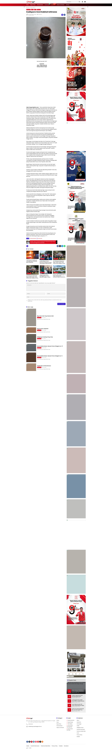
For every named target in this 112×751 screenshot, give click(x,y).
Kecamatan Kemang (70, 729)
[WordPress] (34, 742)
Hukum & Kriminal (60, 727)
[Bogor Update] (36, 1)
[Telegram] (62, 246)
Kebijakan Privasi (80, 727)
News (35, 9)
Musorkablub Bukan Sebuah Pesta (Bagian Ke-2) (50, 346)
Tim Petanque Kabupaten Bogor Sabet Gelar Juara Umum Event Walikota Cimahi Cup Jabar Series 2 (32, 277)
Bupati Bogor (70, 722)
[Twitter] (60, 246)
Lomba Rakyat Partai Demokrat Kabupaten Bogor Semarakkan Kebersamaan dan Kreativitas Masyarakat (46, 262)
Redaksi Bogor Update (32, 14)
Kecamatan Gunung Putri (70, 726)
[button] (79, 2)
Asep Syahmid (33, 238)
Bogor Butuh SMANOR (42, 328)
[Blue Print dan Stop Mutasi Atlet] (31, 317)
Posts (78, 733)
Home (32, 9)
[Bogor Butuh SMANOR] (31, 330)
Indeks (78, 725)
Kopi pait (40, 238)
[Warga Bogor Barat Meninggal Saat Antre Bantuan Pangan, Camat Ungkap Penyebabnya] (46, 269)
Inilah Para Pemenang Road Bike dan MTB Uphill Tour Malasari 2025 (78, 709)
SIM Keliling (70, 724)
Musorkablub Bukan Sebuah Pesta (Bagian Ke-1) (49, 356)
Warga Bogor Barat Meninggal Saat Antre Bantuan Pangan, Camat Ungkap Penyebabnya (45, 276)
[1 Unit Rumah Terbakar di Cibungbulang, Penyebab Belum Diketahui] (32, 255)
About (78, 720)
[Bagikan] (65, 15)
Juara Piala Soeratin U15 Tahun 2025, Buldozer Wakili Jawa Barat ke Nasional (78, 705)
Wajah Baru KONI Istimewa (44, 365)
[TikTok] (40, 742)
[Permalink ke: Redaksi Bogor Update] (27, 15)
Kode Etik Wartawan (81, 729)
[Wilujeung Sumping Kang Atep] (31, 338)
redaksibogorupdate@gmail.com (35, 726)
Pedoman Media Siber (81, 731)
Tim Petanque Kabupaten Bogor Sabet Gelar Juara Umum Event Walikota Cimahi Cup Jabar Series (59, 262)
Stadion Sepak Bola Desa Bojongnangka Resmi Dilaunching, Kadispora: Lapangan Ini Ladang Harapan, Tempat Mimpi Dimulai (77, 696)
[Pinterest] (31, 742)
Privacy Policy (79, 734)
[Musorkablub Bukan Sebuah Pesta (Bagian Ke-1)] (31, 357)
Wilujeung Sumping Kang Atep (45, 337)
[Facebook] (58, 246)
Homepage (79, 724)
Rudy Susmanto (71, 720)
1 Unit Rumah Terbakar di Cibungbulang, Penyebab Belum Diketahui (31, 261)
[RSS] (42, 742)
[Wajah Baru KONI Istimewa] (31, 367)
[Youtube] (38, 742)
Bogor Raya (28, 9)
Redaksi (78, 736)
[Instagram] (36, 742)
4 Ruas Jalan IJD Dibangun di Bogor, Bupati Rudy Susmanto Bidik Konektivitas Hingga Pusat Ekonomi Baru (59, 276)
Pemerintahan (59, 725)
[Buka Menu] (85, 1)
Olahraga (38, 9)
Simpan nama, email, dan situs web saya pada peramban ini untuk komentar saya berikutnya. (44, 300)
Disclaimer (79, 722)
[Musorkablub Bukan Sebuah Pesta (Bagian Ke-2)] (31, 347)
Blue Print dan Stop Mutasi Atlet (45, 316)
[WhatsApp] (65, 246)
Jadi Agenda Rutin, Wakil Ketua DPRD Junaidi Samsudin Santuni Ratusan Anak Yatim (78, 700)
